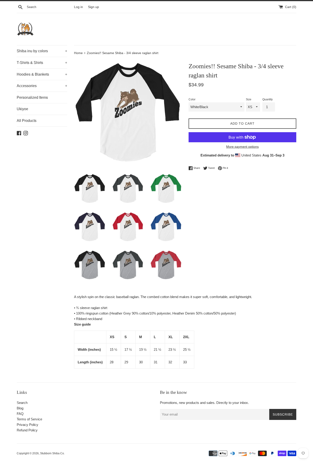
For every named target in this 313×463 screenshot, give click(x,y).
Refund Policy (27, 430)
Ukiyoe (22, 109)
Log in (78, 7)
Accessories (42, 86)
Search (22, 403)
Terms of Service (29, 419)
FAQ (20, 414)
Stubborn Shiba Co (52, 453)
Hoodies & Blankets (42, 74)
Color (192, 99)
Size (248, 99)
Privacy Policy (27, 425)
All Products (26, 121)
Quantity (267, 99)
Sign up (93, 7)
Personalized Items (32, 97)
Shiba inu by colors (42, 51)
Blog (20, 408)
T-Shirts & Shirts (42, 63)
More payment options (242, 146)
